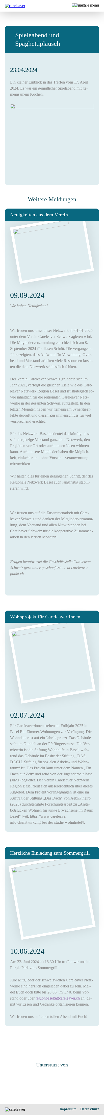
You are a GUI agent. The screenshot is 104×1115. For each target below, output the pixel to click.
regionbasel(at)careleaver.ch (58, 998)
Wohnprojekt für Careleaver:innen (45, 616)
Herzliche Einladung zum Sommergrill (50, 853)
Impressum (68, 1109)
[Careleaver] (15, 6)
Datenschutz (89, 1109)
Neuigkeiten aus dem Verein (39, 214)
